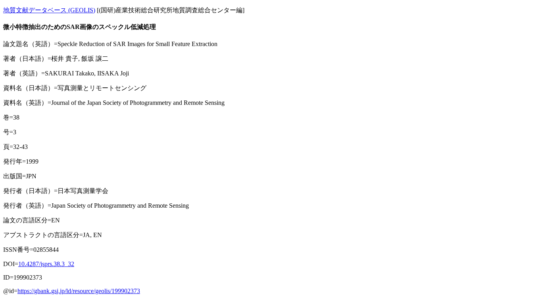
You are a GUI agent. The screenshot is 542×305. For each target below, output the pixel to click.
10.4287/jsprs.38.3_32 (46, 264)
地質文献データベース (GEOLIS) (49, 10)
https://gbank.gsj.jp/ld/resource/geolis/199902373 (78, 291)
